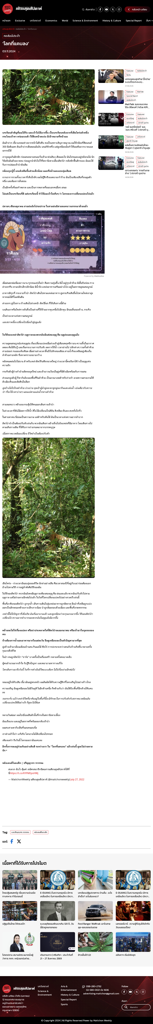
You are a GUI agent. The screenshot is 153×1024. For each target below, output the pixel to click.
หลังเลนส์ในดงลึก (40, 832)
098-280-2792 (93, 986)
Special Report (134, 20)
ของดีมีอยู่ (130, 118)
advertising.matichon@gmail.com (101, 993)
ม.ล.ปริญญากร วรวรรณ (20, 832)
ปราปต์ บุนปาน (143, 122)
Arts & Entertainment (69, 988)
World (65, 20)
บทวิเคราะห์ (35, 20)
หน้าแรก (6, 20)
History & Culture (111, 20)
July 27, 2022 (77, 779)
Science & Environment (85, 20)
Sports (64, 1004)
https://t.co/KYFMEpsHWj (24, 773)
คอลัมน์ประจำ (12, 36)
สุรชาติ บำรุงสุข (132, 141)
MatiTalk (140, 91)
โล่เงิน (128, 75)
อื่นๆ (148, 20)
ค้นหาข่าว (90, 9)
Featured (129, 70)
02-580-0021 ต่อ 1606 (97, 990)
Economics (51, 20)
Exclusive (20, 20)
